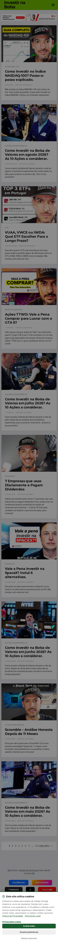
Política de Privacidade (12, 916)
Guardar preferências (29, 932)
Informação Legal (33, 916)
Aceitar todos (29, 926)
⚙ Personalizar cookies (11, 922)
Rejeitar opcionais (29, 938)
